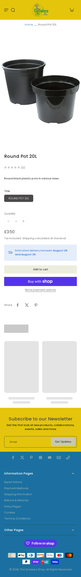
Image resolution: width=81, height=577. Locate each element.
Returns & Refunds (16, 500)
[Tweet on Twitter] (26, 305)
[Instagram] (40, 457)
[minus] (8, 221)
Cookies (9, 512)
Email (13, 442)
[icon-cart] (71, 10)
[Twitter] (22, 457)
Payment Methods (16, 488)
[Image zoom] (40, 91)
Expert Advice (13, 482)
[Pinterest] (31, 457)
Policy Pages (12, 506)
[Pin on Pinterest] (35, 305)
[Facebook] (13, 457)
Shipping (28, 238)
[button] (40, 269)
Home (29, 24)
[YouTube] (49, 457)
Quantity (9, 213)
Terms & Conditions (17, 518)
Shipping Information (18, 494)
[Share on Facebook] (17, 305)
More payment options (40, 290)
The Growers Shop (32, 569)
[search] (12, 10)
